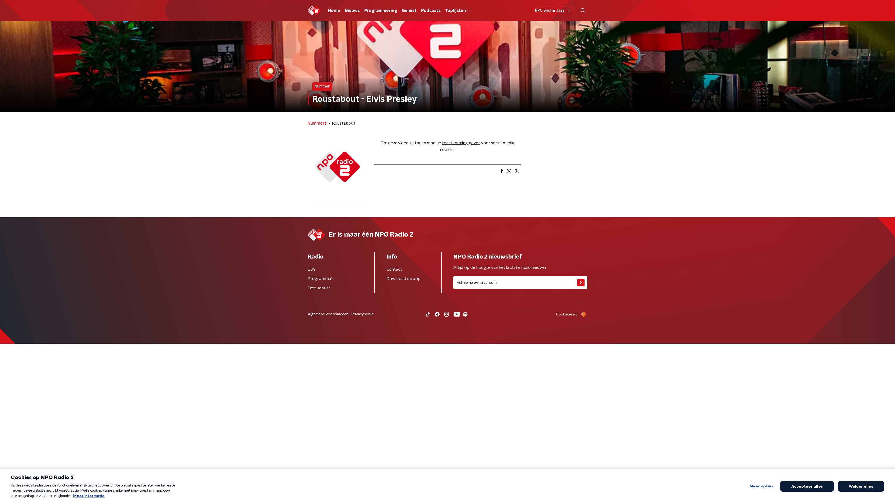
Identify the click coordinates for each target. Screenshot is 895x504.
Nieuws (352, 11)
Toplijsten (455, 11)
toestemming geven (461, 143)
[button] (582, 10)
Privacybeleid (362, 314)
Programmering (380, 11)
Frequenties (319, 288)
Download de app (403, 279)
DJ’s (312, 269)
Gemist (409, 11)
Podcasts (431, 11)
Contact (394, 269)
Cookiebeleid (567, 314)
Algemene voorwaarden (328, 314)
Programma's (321, 279)
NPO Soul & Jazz (550, 10)
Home (334, 11)
